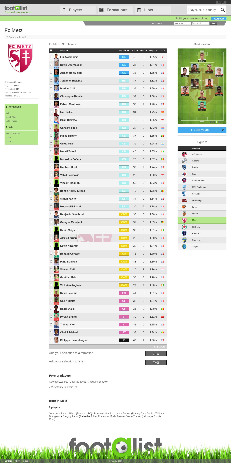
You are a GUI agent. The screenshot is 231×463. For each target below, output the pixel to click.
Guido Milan (67, 143)
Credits (26, 461)
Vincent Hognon (70, 183)
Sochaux (196, 240)
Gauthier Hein (68, 277)
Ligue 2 (23, 37)
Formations (117, 10)
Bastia (195, 167)
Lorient (195, 213)
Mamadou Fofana (70, 159)
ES (219, 2)
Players (75, 10)
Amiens (195, 161)
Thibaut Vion (67, 324)
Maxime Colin (68, 88)
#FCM (17, 95)
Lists (148, 10)
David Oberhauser (71, 65)
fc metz (9, 137)
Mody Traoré (117, 416)
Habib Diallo (67, 309)
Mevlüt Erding (68, 316)
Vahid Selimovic (69, 175)
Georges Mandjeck (71, 222)
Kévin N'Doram (69, 246)
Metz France (11, 121)
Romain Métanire (103, 413)
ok (213, 23)
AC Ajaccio (197, 154)
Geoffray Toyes (78, 381)
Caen (194, 174)
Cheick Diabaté (69, 332)
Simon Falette (68, 198)
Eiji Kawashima (69, 57)
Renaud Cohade (70, 253)
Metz (8, 113)
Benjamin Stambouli (72, 214)
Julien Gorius (122, 413)
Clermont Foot (198, 180)
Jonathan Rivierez (71, 80)
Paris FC (196, 233)
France (12, 37)
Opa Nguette (67, 301)
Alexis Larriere (68, 238)
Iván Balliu (66, 112)
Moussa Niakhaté (70, 206)
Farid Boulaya (68, 261)
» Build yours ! (200, 129)
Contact (8, 461)
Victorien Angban (70, 285)
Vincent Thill (67, 269)
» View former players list (63, 387)
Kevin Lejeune (68, 293)
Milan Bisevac (68, 120)
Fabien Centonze (70, 104)
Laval (194, 207)
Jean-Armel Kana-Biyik (62, 413)
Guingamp (196, 200)
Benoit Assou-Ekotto (72, 190)
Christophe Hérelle (71, 96)
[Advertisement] (21, 192)
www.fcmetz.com (22, 92)
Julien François (99, 416)
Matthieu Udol (68, 167)
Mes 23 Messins (13, 133)
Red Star (196, 227)
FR (224, 2)
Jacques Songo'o (98, 381)
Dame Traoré (133, 416)
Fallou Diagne (68, 135)
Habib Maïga (67, 230)
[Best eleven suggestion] (202, 125)
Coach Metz (11, 117)
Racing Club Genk (142, 413)
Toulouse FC (84, 413)
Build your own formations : (200, 18)
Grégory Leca (70, 416)
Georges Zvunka (58, 381)
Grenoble (196, 194)
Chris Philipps (68, 128)
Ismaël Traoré (68, 151)
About (17, 461)
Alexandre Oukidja (71, 72)
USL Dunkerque (199, 187)
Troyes (195, 247)
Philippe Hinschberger (73, 340)
